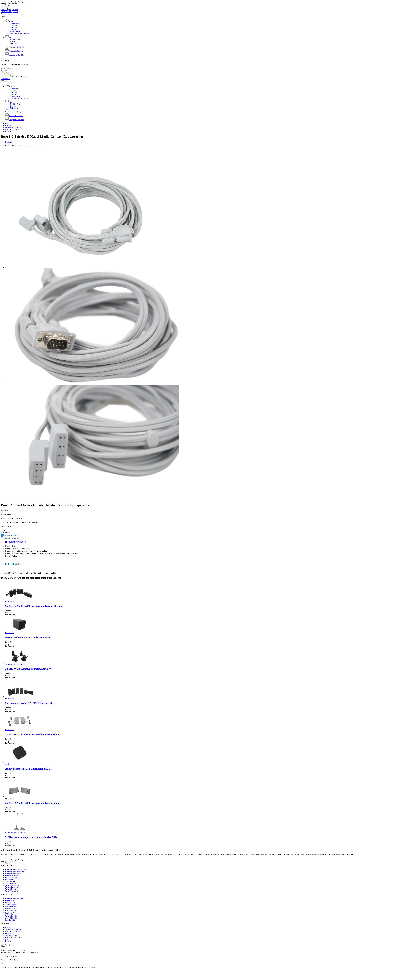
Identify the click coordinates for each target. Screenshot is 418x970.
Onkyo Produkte (11, 912)
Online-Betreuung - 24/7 (9, 12)
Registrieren (25, 77)
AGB (7, 939)
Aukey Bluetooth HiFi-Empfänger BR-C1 (28, 768)
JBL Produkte (10, 914)
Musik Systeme (15, 31)
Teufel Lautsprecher (12, 891)
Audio (7, 144)
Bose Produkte (10, 900)
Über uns (8, 123)
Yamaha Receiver (11, 889)
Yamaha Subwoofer (12, 885)
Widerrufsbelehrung (12, 935)
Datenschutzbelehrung (13, 937)
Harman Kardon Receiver (14, 873)
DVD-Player (14, 43)
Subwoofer (13, 25)
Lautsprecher (14, 23)
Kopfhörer (13, 27)
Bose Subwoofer (11, 877)
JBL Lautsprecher (11, 883)
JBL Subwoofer (10, 881)
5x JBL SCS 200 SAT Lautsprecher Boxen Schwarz (33, 606)
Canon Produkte (10, 906)
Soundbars (13, 29)
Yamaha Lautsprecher (12, 887)
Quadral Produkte (11, 918)
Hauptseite (9, 142)
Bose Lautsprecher (11, 875)
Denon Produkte (11, 910)
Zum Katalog (5, 532)
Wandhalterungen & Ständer (19, 33)
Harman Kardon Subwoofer (14, 871)
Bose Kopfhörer (10, 879)
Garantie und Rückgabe (13, 129)
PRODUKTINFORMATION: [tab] (15, 542)
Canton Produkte (11, 908)
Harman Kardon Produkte (14, 898)
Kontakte (8, 131)
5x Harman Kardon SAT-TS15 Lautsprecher (30, 703)
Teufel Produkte (10, 904)
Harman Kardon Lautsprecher (15, 869)
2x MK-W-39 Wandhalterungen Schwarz (28, 668)
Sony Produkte (10, 920)
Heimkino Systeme (16, 39)
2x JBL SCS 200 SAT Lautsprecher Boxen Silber (32, 734)
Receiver (13, 41)
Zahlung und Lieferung (13, 127)
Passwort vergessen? (8, 75)
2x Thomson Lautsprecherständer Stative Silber (32, 837)
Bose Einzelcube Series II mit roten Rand (28, 637)
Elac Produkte (10, 902)
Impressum (9, 933)
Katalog (8, 125)
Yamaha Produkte (11, 916)
